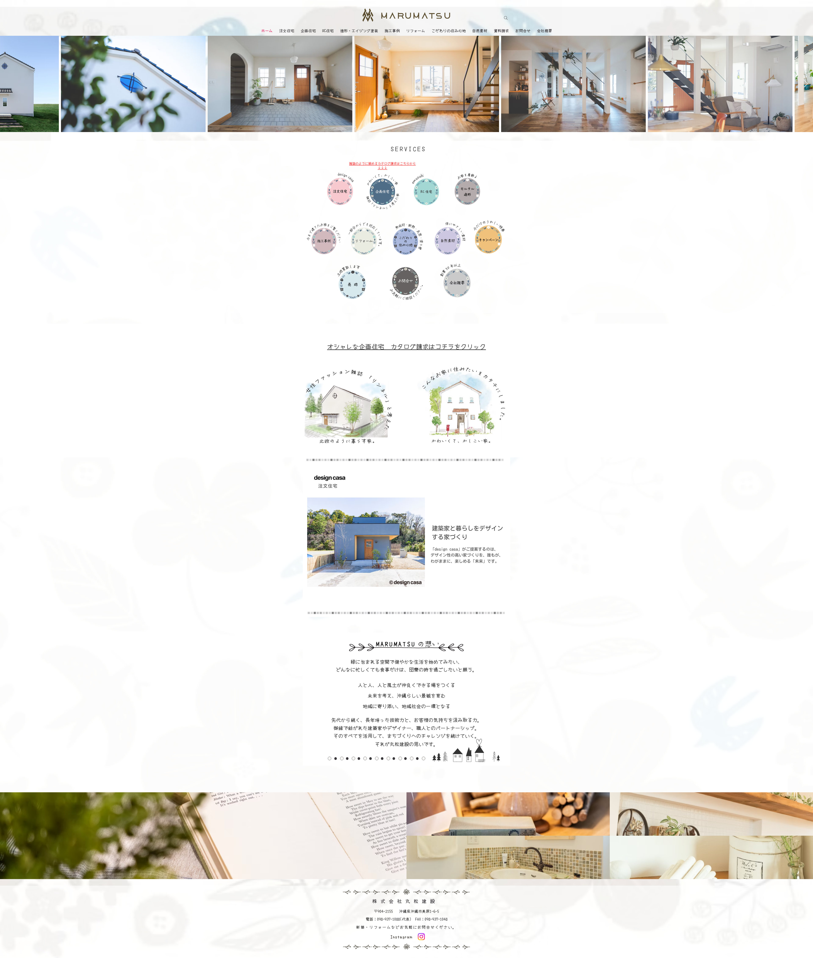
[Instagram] (421, 936)
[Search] (505, 18)
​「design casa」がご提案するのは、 (464, 549)
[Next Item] (805, 84)
